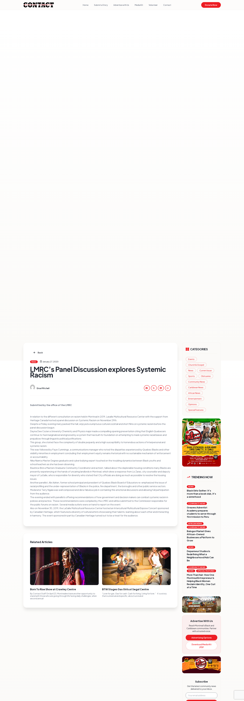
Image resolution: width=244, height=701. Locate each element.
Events (191, 359)
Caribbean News (195, 387)
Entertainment (195, 398)
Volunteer (153, 5)
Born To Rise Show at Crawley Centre (53, 589)
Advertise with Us (121, 5)
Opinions (192, 404)
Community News (196, 381)
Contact (167, 5)
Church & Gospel (196, 365)
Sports (191, 376)
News (190, 370)
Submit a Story (101, 5)
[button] (147, 388)
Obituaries (206, 376)
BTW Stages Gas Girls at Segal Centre (125, 589)
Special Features (195, 410)
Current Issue (206, 370)
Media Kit (139, 5)
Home (85, 5)
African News (194, 393)
